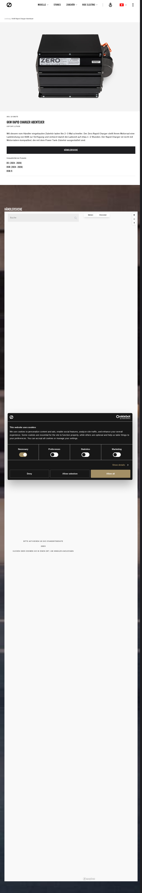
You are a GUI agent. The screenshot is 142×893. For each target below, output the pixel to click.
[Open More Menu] (133, 5)
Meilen (90, 215)
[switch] (54, 454)
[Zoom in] (134, 215)
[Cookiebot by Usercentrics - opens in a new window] (118, 417)
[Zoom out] (134, 219)
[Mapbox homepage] (89, 878)
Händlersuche (71, 150)
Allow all (110, 473)
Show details (118, 465)
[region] (110, 546)
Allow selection (70, 473)
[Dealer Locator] (110, 5)
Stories (57, 4)
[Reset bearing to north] (134, 223)
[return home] (9, 5)
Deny (29, 473)
